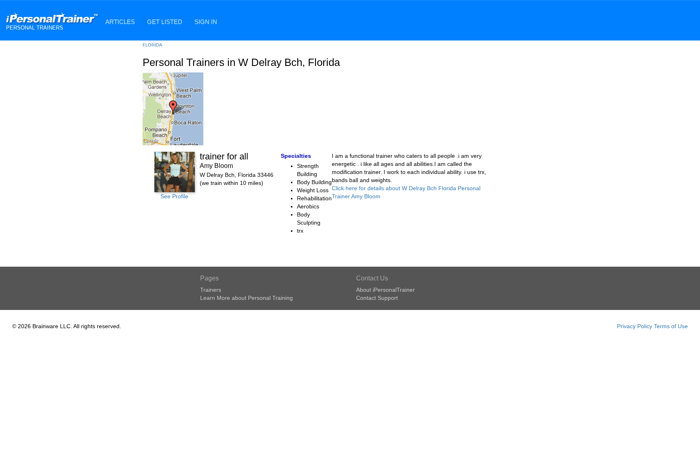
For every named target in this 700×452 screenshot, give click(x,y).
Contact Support (377, 298)
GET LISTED (164, 21)
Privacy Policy (634, 326)
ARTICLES (120, 21)
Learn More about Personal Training (246, 298)
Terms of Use (671, 326)
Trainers (210, 289)
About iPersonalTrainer (385, 289)
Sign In (205, 21)
